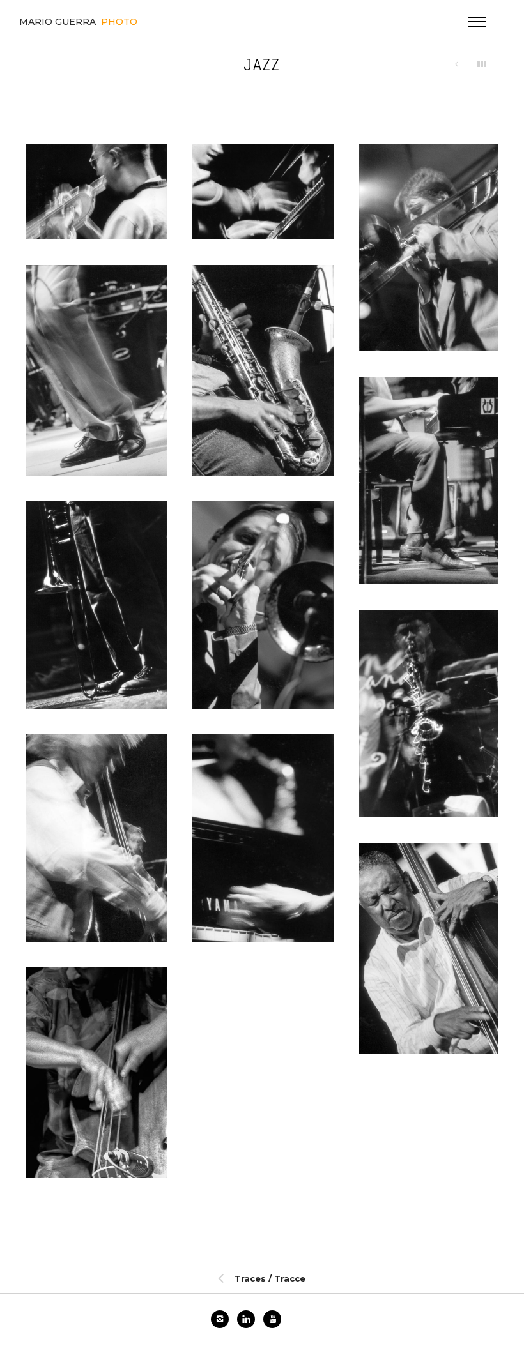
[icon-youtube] (272, 1319)
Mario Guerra (78, 21)
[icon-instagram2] (223, 1319)
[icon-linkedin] (249, 1319)
